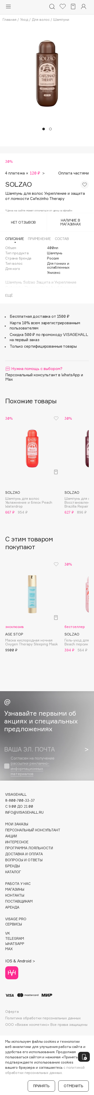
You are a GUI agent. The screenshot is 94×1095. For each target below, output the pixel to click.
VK (7, 933)
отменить (73, 1086)
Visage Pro (15, 919)
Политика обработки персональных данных (43, 1018)
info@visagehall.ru (24, 812)
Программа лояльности (29, 848)
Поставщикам (19, 901)
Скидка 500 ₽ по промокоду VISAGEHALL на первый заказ (49, 337)
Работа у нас (18, 884)
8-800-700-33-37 (20, 800)
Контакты (14, 895)
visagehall (16, 794)
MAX (9, 949)
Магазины (14, 889)
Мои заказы (16, 824)
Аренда (12, 907)
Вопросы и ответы (24, 860)
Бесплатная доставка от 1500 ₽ (39, 316)
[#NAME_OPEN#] (84, 1057)
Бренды (12, 866)
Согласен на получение (33, 766)
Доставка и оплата (24, 854)
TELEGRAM (14, 939)
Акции (11, 836)
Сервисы (13, 924)
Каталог (13, 872)
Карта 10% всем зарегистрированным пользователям (45, 325)
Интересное (16, 842)
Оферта (12, 1012)
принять (41, 1086)
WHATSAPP (14, 944)
